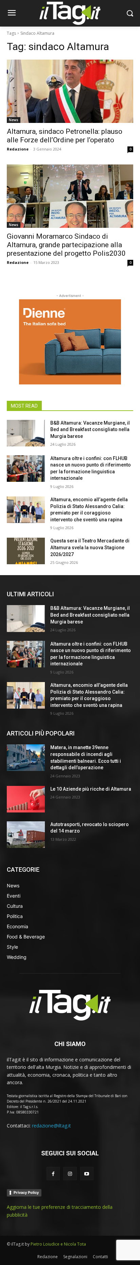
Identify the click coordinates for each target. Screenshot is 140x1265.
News (13, 119)
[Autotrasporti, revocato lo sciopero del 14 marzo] (26, 834)
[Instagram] (69, 1173)
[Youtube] (86, 1173)
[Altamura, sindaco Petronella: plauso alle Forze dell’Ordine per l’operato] (70, 91)
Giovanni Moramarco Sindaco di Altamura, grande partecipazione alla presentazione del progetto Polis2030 (66, 244)
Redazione (18, 149)
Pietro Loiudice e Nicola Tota (58, 1244)
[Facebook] (53, 1173)
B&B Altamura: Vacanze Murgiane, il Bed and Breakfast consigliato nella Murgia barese (90, 429)
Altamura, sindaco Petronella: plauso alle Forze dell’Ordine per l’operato (64, 135)
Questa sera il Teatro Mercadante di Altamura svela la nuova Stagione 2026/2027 (89, 547)
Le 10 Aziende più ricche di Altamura (90, 789)
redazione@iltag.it (51, 1125)
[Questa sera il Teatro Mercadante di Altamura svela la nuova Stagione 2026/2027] (26, 551)
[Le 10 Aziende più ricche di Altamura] (26, 799)
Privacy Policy (26, 1192)
